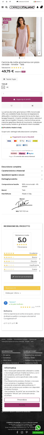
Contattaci (7, 358)
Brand (22, 199)
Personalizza (22, 400)
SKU (17, 211)
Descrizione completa (11, 167)
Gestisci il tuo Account (33, 360)
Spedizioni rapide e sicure (13, 175)
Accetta (22, 405)
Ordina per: (9, 293)
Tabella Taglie (11, 79)
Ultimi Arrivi (7, 360)
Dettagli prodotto (9, 179)
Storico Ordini (30, 358)
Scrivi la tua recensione (23, 277)
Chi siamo (6, 355)
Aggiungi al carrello (23, 99)
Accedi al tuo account (33, 355)
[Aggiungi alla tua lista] (12, 105)
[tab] (22, 167)
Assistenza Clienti (31, 363)
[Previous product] (41, 340)
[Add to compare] (32, 105)
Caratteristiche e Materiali (13, 171)
